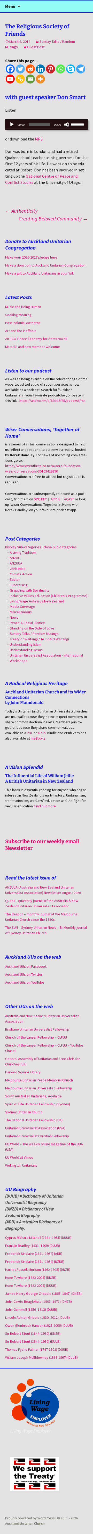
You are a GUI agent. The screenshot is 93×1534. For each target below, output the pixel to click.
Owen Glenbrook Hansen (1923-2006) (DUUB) (39, 1325)
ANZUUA (16, 563)
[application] (46, 124)
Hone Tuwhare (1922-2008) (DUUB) (30, 1285)
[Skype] (70, 68)
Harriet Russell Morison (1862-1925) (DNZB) (37, 1269)
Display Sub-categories (23, 547)
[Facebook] (10, 68)
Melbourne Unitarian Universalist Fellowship (38, 1088)
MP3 (39, 139)
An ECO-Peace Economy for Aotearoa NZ (36, 338)
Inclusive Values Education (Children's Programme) (48, 595)
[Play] (11, 124)
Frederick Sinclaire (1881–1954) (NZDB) (34, 1261)
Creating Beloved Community (53, 218)
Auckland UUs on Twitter (23, 974)
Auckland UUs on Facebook (26, 966)
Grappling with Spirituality (29, 590)
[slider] (78, 124)
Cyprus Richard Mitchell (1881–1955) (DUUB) (38, 1237)
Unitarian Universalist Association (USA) (35, 1128)
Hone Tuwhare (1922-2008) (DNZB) (30, 1277)
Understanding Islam (25, 644)
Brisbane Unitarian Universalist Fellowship (37, 1029)
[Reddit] (30, 68)
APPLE (55, 499)
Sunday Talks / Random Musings (34, 633)
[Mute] (66, 124)
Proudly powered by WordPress (30, 1518)
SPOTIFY (40, 499)
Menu (10, 6)
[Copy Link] (20, 79)
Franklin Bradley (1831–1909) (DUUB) (32, 1245)
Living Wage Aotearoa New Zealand (37, 601)
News (14, 617)
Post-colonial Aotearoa (23, 322)
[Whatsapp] (60, 68)
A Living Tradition (23, 552)
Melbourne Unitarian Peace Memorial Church (39, 1080)
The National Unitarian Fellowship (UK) (34, 1120)
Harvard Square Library (23, 1072)
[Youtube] (10, 79)
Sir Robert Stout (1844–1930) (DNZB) (32, 1333)
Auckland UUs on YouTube (24, 982)
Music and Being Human (23, 306)
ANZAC (15, 557)
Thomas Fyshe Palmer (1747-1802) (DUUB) (36, 1349)
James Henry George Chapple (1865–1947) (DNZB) (43, 1293)
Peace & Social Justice (27, 622)
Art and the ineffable (20, 330)
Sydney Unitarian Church (23, 1112)
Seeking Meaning (18, 314)
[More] (40, 79)
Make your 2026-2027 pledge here (31, 257)
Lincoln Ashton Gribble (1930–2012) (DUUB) (37, 1317)
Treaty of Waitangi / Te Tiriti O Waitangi (39, 639)
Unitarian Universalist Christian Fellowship (37, 1136)
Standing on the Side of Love (32, 628)
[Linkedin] (40, 68)
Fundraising (19, 585)
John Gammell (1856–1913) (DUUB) (31, 1309)
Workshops (18, 660)
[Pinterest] (50, 68)
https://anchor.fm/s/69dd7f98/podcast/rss (52, 400)
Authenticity (21, 211)
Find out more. (45, 806)
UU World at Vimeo (19, 1157)
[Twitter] (20, 68)
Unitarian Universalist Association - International (46, 655)
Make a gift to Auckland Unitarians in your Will (39, 273)
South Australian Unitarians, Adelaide (33, 1096)
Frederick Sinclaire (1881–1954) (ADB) (33, 1253)
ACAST (69, 499)
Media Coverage (22, 606)
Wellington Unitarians (21, 1165)
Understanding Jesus (26, 650)
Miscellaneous (21, 612)
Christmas (17, 568)
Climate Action (21, 574)
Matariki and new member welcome (32, 346)
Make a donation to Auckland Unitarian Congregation (45, 265)
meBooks (38, 738)
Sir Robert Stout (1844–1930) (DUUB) (32, 1341)
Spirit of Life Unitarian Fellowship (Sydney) (37, 1104)
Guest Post (35, 47)
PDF (30, 733)
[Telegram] (80, 68)
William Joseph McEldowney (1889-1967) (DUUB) (41, 1357)
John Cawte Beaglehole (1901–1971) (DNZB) (38, 1301)
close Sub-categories (60, 547)
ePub (42, 733)
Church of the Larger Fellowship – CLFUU (36, 1037)
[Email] (30, 79)
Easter (15, 579)
